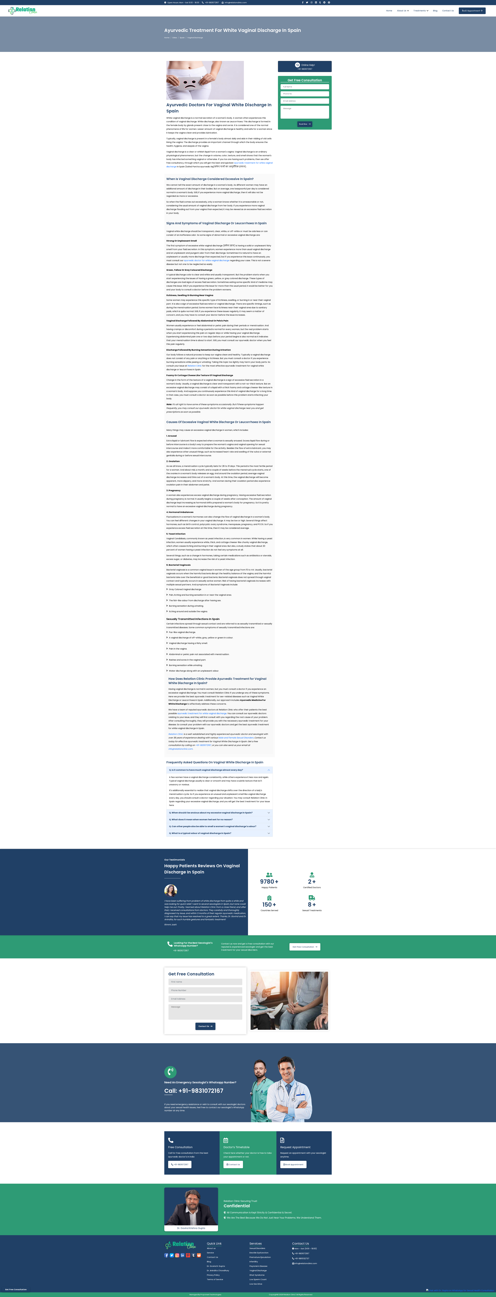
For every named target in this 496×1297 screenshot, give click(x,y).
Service (210, 1252)
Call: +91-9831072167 (193, 1091)
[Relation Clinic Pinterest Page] (329, 2)
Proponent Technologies (210, 1294)
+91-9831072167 (212, 2)
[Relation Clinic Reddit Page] (324, 2)
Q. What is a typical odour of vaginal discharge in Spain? (200, 833)
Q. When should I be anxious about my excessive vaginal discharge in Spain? (211, 812)
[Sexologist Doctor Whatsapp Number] (460, 1290)
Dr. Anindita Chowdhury (218, 1270)
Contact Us (448, 10)
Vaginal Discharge (258, 1270)
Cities (174, 37)
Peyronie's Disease (258, 1266)
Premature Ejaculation (260, 1257)
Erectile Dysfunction (259, 1252)
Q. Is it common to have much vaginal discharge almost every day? (206, 769)
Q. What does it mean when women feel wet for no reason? (201, 819)
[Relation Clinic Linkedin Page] (316, 2)
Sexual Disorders (257, 1248)
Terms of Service (215, 1279)
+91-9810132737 (301, 1258)
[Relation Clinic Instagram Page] (312, 2)
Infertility (254, 1261)
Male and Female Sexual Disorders (235, 737)
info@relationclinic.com (236, 2)
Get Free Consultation (303, 946)
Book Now (303, 124)
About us (211, 1248)
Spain (182, 37)
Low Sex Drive (256, 1284)
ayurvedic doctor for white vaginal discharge (206, 260)
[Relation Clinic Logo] (22, 10)
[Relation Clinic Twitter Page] (307, 2)
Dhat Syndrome (257, 1275)
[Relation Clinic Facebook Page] (303, 2)
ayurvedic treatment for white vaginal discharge (202, 713)
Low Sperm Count (258, 1279)
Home (389, 10)
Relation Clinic (195, 365)
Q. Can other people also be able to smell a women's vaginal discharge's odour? (212, 826)
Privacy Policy (213, 1275)
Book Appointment (471, 11)
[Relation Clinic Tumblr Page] (320, 2)
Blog (435, 10)
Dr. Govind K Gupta (216, 1266)
